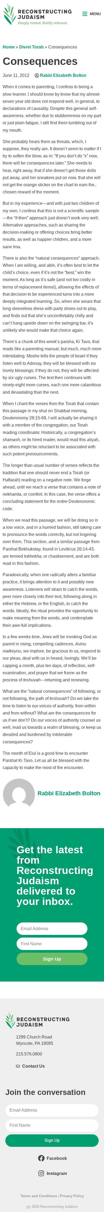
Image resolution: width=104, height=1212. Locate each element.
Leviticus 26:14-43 (76, 549)
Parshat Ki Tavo (18, 760)
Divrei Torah (31, 47)
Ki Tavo (83, 341)
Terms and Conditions (39, 1196)
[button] (91, 14)
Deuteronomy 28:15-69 (24, 418)
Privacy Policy (72, 1196)
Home (9, 47)
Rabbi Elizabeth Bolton (63, 75)
